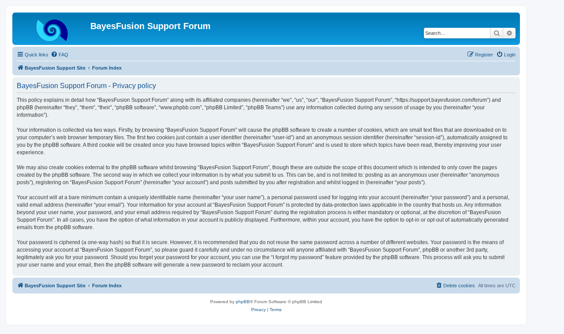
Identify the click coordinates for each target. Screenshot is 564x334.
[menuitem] (59, 54)
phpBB (243, 301)
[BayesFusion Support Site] (52, 29)
